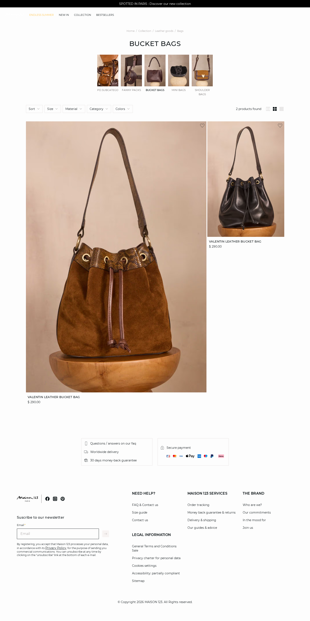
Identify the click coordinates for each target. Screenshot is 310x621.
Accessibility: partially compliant (156, 573)
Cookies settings (144, 566)
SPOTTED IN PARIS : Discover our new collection (155, 4)
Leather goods (164, 31)
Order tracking (198, 505)
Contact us (140, 520)
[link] (41, 15)
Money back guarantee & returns (211, 512)
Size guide (139, 512)
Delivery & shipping (201, 520)
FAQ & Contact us (145, 505)
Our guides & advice (202, 528)
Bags (180, 31)
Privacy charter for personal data (156, 558)
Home (131, 31)
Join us (248, 528)
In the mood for (254, 520)
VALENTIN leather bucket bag (54, 397)
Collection (144, 31)
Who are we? (252, 505)
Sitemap (138, 581)
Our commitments (257, 512)
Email (21, 525)
